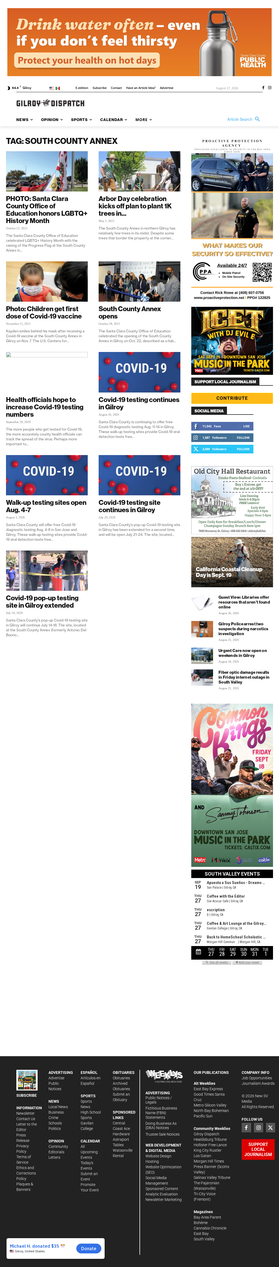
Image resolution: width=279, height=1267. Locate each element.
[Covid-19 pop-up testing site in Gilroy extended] (47, 571)
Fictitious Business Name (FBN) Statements (161, 1113)
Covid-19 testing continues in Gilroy (139, 403)
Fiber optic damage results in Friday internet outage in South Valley (244, 677)
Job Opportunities (257, 1078)
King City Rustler (208, 1150)
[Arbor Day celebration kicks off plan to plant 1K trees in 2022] (139, 171)
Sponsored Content (161, 1188)
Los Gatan (202, 1156)
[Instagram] (269, 88)
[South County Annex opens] (139, 281)
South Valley (204, 1239)
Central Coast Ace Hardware (121, 1128)
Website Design (158, 1156)
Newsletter (25, 1113)
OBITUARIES (124, 1072)
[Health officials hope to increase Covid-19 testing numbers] (47, 372)
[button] (245, 119)
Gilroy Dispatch (206, 1134)
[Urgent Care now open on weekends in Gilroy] (202, 656)
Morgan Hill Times (209, 1161)
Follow (243, 437)
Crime (53, 1117)
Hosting (152, 1161)
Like (246, 426)
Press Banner (205, 1166)
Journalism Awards (258, 1083)
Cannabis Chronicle (210, 1228)
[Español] (59, 88)
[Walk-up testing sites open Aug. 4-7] (47, 475)
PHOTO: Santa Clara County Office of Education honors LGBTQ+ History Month (46, 209)
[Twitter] (270, 1127)
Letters (54, 1157)
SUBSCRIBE (26, 1095)
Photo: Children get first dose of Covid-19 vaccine (44, 312)
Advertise (56, 1078)
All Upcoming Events (89, 1152)
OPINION (56, 1141)
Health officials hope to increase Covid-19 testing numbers (44, 407)
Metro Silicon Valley (210, 1105)
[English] (52, 88)
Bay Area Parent (207, 1217)
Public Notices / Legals (158, 1100)
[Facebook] (263, 88)
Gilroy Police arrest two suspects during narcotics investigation (244, 628)
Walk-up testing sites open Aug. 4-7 (46, 506)
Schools (55, 1123)
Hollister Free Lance (210, 1145)
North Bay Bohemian (211, 1110)
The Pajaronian (206, 1183)
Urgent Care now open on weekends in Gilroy (243, 653)
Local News (58, 1107)
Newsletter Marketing (163, 1199)
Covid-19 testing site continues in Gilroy (129, 506)
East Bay (201, 1233)
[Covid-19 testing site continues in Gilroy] (139, 475)
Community (58, 1146)
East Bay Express (208, 1089)
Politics (54, 1128)
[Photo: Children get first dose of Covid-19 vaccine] (47, 281)
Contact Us (25, 1119)
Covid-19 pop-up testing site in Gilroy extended (42, 602)
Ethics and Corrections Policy (26, 1173)
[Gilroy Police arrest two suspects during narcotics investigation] (202, 629)
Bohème (201, 1222)
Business (56, 1112)
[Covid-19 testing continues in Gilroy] (139, 372)
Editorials (56, 1152)
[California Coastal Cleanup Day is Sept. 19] (232, 562)
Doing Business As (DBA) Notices (161, 1125)
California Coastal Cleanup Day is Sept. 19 (229, 572)
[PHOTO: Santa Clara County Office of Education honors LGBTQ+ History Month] (47, 171)
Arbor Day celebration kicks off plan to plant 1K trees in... (135, 206)
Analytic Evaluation (161, 1194)
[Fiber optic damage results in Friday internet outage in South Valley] (202, 677)
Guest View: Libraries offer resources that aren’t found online (244, 602)
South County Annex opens (130, 312)
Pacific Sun (203, 1116)
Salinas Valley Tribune (212, 1177)
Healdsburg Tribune (210, 1139)
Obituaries (121, 1078)
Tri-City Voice (205, 1194)
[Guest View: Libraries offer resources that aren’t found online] (202, 602)
